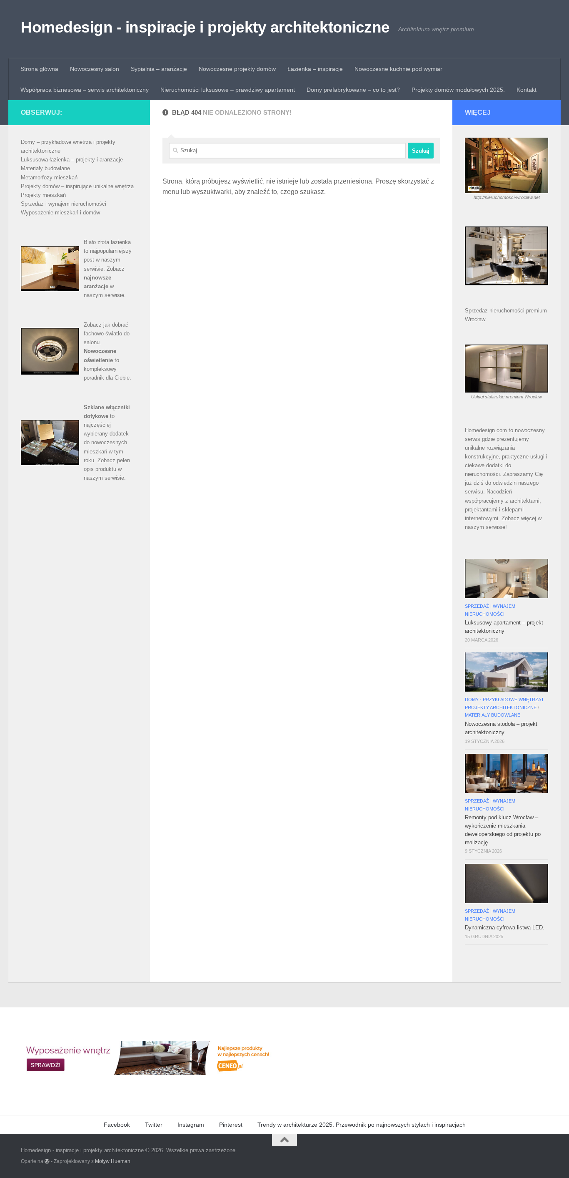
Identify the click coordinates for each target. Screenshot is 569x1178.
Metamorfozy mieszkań (49, 177)
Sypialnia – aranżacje (159, 68)
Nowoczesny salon (94, 68)
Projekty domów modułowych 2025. (458, 89)
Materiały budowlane (45, 168)
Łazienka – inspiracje (315, 68)
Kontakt (527, 89)
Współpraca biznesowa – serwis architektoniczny (84, 89)
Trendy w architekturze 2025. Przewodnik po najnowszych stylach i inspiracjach (361, 1124)
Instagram (190, 1124)
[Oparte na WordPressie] (47, 1161)
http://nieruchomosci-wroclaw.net (507, 197)
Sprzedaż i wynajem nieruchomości (63, 204)
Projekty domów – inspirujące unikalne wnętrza (77, 186)
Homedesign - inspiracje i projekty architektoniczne (205, 27)
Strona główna (39, 68)
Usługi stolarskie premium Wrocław (506, 396)
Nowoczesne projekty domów (237, 68)
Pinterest (230, 1124)
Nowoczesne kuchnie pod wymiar (398, 68)
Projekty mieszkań (43, 195)
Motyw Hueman (112, 1161)
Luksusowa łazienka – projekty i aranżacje (72, 159)
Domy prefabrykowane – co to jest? (353, 89)
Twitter (153, 1124)
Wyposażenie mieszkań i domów (60, 212)
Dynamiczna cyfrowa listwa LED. (504, 927)
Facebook (117, 1124)
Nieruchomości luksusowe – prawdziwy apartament (227, 89)
